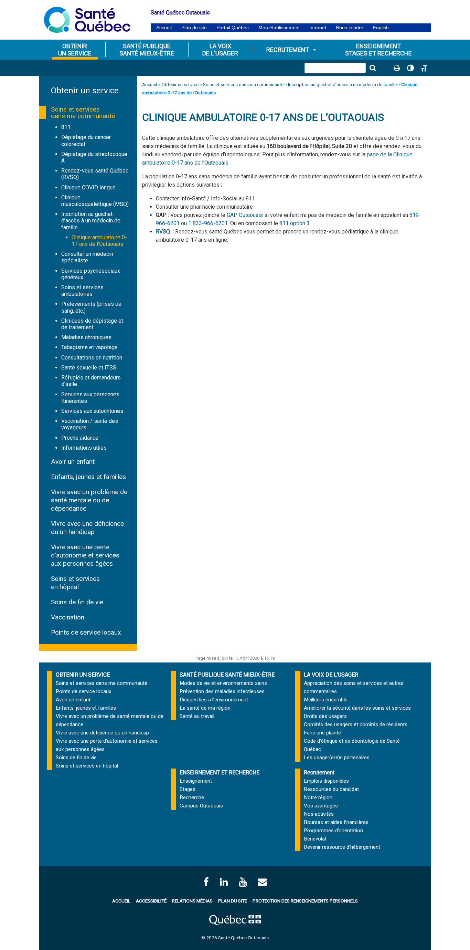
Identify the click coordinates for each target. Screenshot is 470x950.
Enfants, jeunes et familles (88, 477)
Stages (187, 789)
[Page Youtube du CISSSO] (242, 882)
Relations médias (192, 901)
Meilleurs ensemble (326, 700)
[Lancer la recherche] (373, 68)
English (381, 27)
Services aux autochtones (92, 411)
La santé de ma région (205, 708)
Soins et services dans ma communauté (83, 112)
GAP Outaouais (245, 215)
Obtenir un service (85, 90)
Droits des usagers (325, 716)
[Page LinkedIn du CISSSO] (223, 882)
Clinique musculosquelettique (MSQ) (95, 200)
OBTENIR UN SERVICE (83, 674)
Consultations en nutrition (91, 357)
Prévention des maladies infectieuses (222, 691)
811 (66, 127)
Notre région (318, 797)
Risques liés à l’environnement (214, 700)
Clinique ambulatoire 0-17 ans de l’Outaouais (99, 240)
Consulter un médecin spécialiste (87, 257)
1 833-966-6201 (208, 223)
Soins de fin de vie (77, 602)
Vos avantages (321, 806)
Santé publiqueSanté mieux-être (146, 49)
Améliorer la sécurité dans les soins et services (357, 708)
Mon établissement (279, 27)
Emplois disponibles (326, 781)
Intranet (317, 27)
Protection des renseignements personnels (305, 901)
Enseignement (196, 781)
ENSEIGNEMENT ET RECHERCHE (219, 772)
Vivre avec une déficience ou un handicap (87, 528)
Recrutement (287, 49)
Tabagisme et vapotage (89, 347)
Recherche (192, 797)
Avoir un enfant (73, 462)
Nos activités (319, 814)
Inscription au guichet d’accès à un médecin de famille (90, 220)
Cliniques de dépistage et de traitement (92, 324)
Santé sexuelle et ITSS (88, 367)
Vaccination (67, 617)
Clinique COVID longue (88, 187)
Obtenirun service (75, 49)
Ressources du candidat (331, 789)
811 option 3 (294, 223)
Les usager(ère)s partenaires (337, 757)
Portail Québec (232, 27)
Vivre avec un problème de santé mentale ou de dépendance (89, 500)
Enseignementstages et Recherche (378, 49)
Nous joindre (349, 27)
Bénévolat (315, 839)
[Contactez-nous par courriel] (262, 882)
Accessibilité (151, 901)
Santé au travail (197, 716)
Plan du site (194, 27)
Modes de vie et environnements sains (223, 683)
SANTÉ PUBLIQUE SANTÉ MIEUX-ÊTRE (227, 674)
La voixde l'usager (220, 49)
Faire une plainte (322, 733)
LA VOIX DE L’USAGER (331, 674)
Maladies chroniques (86, 337)
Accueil (164, 27)
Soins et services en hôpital (75, 583)
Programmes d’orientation (333, 830)
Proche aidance (79, 438)
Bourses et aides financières (336, 822)
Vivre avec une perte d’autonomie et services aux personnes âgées (85, 555)
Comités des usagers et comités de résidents (355, 724)
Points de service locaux (86, 632)
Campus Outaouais (201, 806)
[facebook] (206, 882)
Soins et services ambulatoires (82, 290)
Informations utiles (84, 448)
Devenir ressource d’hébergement (342, 847)
